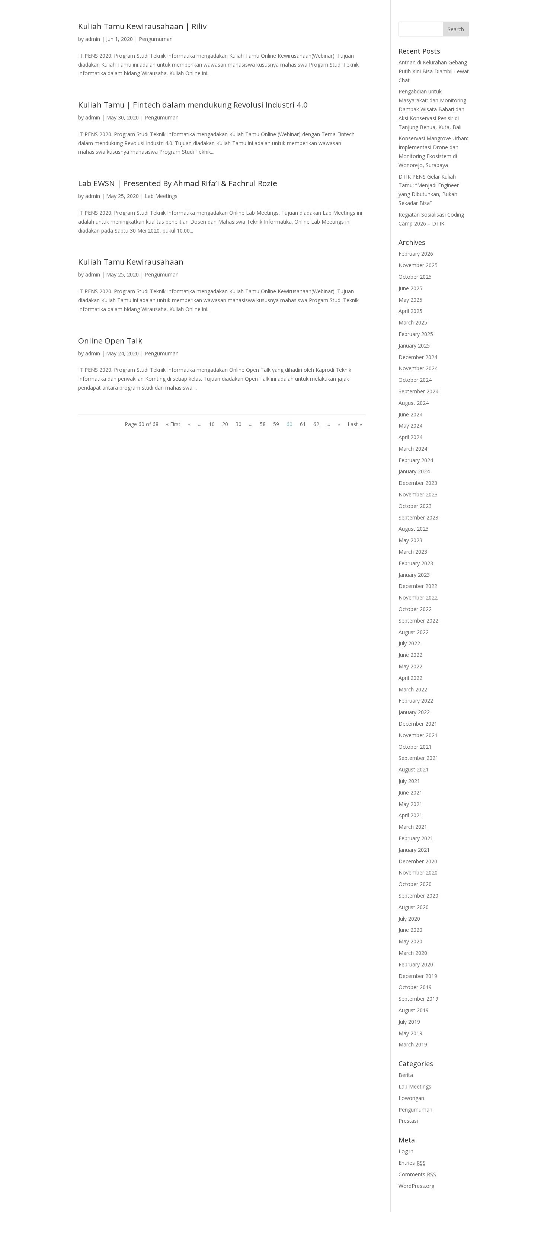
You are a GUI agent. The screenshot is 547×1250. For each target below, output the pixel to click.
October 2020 (415, 884)
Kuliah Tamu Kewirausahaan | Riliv (142, 26)
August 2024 (414, 402)
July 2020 (409, 918)
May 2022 (410, 666)
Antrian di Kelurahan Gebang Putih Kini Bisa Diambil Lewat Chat (434, 71)
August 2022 (414, 632)
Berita (406, 1074)
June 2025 (410, 288)
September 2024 (418, 391)
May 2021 (410, 804)
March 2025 (413, 322)
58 (263, 424)
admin (92, 38)
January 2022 (414, 712)
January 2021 (414, 849)
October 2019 (415, 987)
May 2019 (410, 1033)
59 (276, 424)
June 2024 (410, 414)
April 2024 (410, 437)
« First (173, 424)
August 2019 (414, 1010)
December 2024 (418, 357)
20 (225, 424)
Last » (355, 424)
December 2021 (418, 723)
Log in (406, 1151)
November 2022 (418, 597)
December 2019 (418, 975)
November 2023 (418, 494)
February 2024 (416, 460)
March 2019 (413, 1044)
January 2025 (414, 345)
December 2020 (418, 861)
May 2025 (410, 299)
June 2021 (410, 792)
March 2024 (413, 448)
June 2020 (410, 929)
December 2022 (418, 585)
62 (316, 424)
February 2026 (416, 253)
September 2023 (418, 517)
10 (212, 424)
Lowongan (411, 1098)
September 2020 (418, 895)
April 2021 (410, 815)
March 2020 (413, 952)
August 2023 (414, 528)
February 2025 (416, 334)
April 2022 (410, 677)
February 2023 (416, 563)
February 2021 (416, 838)
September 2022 (418, 620)
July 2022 (409, 643)
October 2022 (415, 609)
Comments (417, 1174)
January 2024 (414, 471)
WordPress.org (416, 1185)
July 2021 (409, 780)
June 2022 (410, 654)
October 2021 (415, 746)
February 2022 (416, 700)
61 (303, 424)
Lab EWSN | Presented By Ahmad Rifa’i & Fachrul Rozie (177, 183)
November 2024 (418, 368)
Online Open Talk (110, 340)
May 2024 (410, 425)
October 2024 (415, 379)
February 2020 (416, 964)
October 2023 (415, 505)
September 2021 (418, 757)
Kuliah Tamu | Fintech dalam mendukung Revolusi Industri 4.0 (193, 104)
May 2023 (410, 540)
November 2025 (418, 265)
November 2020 (418, 872)
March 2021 (413, 826)
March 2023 (413, 551)
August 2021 (414, 769)
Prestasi (408, 1120)
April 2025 (410, 310)
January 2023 (414, 574)
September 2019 (418, 998)
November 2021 (418, 735)
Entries (412, 1162)
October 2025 (415, 276)
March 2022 (413, 689)
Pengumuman (156, 38)
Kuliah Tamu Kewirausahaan (130, 261)
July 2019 (409, 1021)
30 (238, 424)
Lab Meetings (161, 195)
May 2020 (410, 941)
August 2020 (414, 907)
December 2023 (418, 482)
